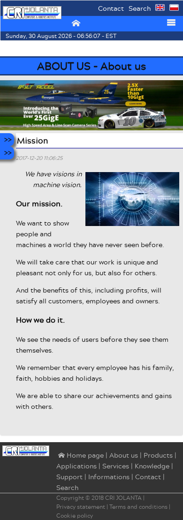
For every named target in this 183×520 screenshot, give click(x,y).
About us (123, 455)
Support (69, 476)
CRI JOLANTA (123, 497)
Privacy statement (80, 506)
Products (158, 455)
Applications (76, 465)
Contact (111, 8)
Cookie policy (74, 515)
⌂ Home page (80, 455)
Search (140, 8)
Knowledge (152, 465)
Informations (109, 476)
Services (115, 465)
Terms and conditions (138, 506)
